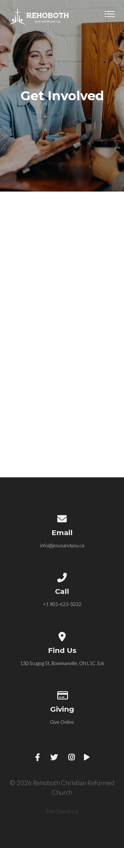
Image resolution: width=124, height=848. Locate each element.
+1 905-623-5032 (62, 604)
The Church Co (62, 811)
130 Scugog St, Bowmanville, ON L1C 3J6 (62, 663)
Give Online (62, 722)
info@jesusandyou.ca (62, 545)
